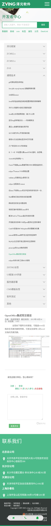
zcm (18, 31)
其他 (9, 304)
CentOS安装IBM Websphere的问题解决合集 (24, 229)
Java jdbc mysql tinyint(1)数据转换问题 (22, 89)
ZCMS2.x (11, 54)
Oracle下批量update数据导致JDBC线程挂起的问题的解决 (28, 165)
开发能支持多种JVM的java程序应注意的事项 (25, 222)
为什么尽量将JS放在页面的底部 (20, 108)
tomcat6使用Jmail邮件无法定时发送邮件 (23, 235)
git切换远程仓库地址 (16, 82)
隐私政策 (26, 503)
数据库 (5, 31)
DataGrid (44, 31)
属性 (30, 31)
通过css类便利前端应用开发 (19, 127)
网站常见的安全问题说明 (18, 203)
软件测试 (11, 296)
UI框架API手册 (14, 275)
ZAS (9, 68)
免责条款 (16, 503)
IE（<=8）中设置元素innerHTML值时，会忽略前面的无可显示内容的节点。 (28, 152)
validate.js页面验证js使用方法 (19, 178)
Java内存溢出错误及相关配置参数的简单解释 (25, 101)
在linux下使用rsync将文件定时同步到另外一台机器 (27, 191)
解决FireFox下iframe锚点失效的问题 (21, 216)
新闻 (12, 31)
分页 (36, 31)
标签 (24, 31)
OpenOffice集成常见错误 (17, 254)
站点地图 (35, 503)
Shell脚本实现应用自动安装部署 (20, 197)
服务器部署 (12, 282)
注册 (12, 386)
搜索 (43, 25)
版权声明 (7, 503)
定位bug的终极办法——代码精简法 (21, 120)
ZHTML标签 (13, 267)
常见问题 (7, 506)
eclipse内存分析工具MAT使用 (19, 261)
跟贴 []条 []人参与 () (29, 389)
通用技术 (11, 75)
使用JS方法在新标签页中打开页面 (21, 139)
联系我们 (16, 506)
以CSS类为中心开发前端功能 (19, 133)
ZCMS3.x (11, 61)
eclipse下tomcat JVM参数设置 (19, 171)
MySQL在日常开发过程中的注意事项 (22, 241)
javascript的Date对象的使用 (18, 248)
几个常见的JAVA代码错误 (18, 146)
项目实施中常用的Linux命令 (19, 210)
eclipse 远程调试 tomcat (17, 184)
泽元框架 (11, 46)
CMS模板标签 (13, 289)
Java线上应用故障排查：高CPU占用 (21, 114)
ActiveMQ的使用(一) (16, 159)
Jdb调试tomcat (13, 95)
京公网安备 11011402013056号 (36, 514)
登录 (21, 386)
